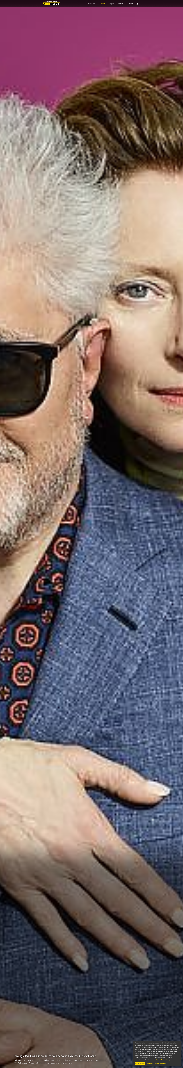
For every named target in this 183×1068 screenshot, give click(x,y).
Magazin (111, 3)
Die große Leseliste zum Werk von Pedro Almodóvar (55, 1056)
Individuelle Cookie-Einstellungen (156, 1063)
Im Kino (102, 3)
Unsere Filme (92, 3)
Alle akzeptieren (140, 1063)
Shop (131, 3)
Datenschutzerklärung (163, 1060)
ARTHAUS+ (122, 3)
